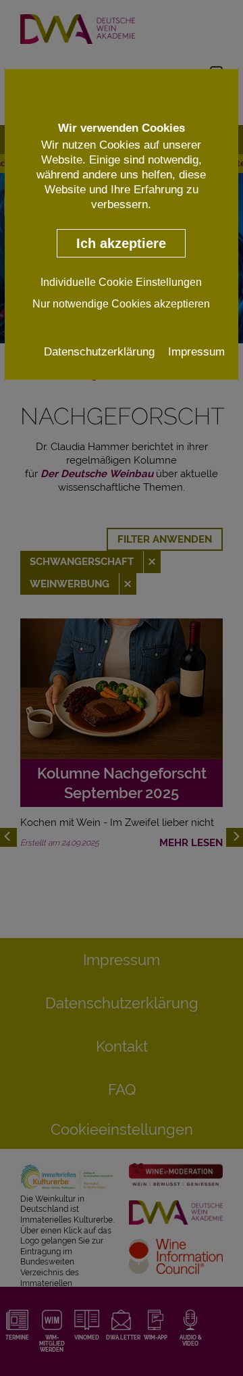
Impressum (196, 351)
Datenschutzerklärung (99, 351)
